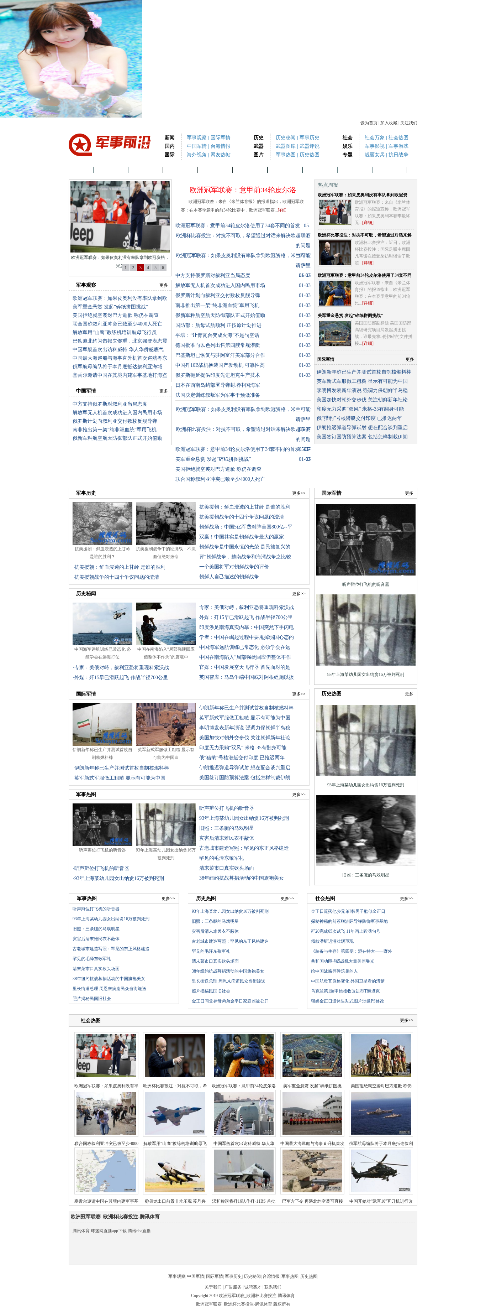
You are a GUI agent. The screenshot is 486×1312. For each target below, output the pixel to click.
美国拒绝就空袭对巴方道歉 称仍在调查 (116, 315)
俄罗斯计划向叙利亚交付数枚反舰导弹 (115, 421)
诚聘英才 (253, 1287)
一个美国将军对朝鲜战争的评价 (234, 566)
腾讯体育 (81, 1230)
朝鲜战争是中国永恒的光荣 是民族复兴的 (244, 547)
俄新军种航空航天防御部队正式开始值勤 (117, 438)
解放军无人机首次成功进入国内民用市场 (117, 412)
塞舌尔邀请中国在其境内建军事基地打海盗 (120, 375)
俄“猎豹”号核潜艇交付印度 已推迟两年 (359, 418)
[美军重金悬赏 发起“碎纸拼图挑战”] (335, 333)
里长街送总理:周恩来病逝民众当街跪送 (109, 988)
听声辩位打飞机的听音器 (102, 850)
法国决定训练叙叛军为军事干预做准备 (217, 395)
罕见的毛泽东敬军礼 (221, 858)
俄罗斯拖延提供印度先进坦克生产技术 (217, 375)
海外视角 (197, 154)
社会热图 (398, 137)
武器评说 (309, 146)
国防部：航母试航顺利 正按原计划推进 (218, 325)
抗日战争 (398, 154)
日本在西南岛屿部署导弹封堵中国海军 (217, 385)
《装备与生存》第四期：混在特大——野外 (351, 951)
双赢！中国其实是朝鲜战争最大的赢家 (241, 537)
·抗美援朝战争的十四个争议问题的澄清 (116, 577)
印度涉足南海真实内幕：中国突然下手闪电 (246, 627)
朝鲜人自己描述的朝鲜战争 (229, 576)
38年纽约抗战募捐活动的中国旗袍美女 (241, 878)
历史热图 (309, 154)
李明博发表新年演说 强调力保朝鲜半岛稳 (362, 390)
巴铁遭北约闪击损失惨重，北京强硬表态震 (120, 341)
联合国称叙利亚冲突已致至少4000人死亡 (117, 324)
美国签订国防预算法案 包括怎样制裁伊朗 (362, 436)
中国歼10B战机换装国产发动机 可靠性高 (220, 365)
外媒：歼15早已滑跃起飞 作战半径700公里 (246, 617)
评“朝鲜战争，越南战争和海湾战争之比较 (245, 556)
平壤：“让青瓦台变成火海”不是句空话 (217, 335)
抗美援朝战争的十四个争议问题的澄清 (241, 517)
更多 (163, 285)
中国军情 (197, 146)
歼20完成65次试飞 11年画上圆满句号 (345, 931)
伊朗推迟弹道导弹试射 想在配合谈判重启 (362, 427)
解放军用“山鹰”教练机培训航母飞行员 (115, 332)
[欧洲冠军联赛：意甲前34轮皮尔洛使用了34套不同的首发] (335, 293)
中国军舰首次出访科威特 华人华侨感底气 (118, 349)
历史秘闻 (286, 137)
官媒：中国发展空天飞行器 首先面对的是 (244, 667)
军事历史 (309, 137)
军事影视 (375, 146)
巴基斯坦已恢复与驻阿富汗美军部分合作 (220, 355)
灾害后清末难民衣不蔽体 (226, 838)
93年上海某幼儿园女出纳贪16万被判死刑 (244, 818)
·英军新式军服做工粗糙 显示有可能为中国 (119, 778)
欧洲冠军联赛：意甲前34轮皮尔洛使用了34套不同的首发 (237, 225)
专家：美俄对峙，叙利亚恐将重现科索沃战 (246, 607)
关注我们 (408, 122)
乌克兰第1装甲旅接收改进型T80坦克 (345, 991)
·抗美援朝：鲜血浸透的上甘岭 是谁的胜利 (119, 567)
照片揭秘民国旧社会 (92, 998)
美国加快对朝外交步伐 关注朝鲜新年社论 (362, 399)
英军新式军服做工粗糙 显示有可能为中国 (362, 381)
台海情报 (221, 146)
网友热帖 (221, 154)
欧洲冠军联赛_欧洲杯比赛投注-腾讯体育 (234, 1304)
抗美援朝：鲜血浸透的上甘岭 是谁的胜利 (244, 507)
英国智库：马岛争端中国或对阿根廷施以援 (246, 677)
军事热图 (286, 154)
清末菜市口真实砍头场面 (226, 868)
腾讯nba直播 (139, 1230)
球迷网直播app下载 (109, 1230)
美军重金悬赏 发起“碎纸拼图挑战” (110, 306)
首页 (81, 169)
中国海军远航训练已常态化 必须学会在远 (244, 647)
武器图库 (286, 146)
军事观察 (197, 137)
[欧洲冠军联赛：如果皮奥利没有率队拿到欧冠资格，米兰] (335, 212)
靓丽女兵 (375, 154)
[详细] (368, 222)
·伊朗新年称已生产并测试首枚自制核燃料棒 (121, 768)
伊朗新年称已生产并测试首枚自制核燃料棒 (364, 372)
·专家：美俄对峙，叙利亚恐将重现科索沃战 (121, 667)
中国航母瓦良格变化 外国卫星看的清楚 (348, 981)
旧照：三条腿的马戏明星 (226, 828)
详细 (282, 210)
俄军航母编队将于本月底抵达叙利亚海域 (117, 366)
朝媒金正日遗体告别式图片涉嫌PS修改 (347, 1001)
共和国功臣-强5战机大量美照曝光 (342, 961)
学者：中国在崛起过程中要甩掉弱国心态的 (246, 637)
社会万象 (375, 137)
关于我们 (213, 1287)
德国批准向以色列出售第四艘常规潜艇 (217, 345)
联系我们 (272, 1287)
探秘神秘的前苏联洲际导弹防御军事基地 (349, 921)
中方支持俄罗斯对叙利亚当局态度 (110, 404)
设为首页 (368, 122)
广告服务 (233, 1287)
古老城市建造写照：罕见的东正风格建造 (244, 848)
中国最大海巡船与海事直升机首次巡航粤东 (120, 358)
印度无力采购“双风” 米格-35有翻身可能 (360, 409)
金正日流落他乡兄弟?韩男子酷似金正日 (348, 911)
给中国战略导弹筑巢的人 (334, 971)
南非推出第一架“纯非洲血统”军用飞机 (115, 429)
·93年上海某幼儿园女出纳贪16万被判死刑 (118, 878)
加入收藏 (388, 122)
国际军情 (221, 137)
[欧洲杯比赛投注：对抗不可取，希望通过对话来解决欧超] (335, 252)
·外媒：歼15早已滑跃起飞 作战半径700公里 (120, 677)
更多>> (299, 493)
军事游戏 (398, 146)
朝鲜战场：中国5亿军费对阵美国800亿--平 (245, 527)
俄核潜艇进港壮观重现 (332, 941)
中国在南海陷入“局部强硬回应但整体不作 (245, 657)
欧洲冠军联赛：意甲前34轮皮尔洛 (243, 190)
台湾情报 (285, 169)
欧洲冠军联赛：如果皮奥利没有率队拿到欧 (120, 298)
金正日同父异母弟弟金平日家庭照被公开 (230, 1001)
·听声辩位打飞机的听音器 (101, 868)
